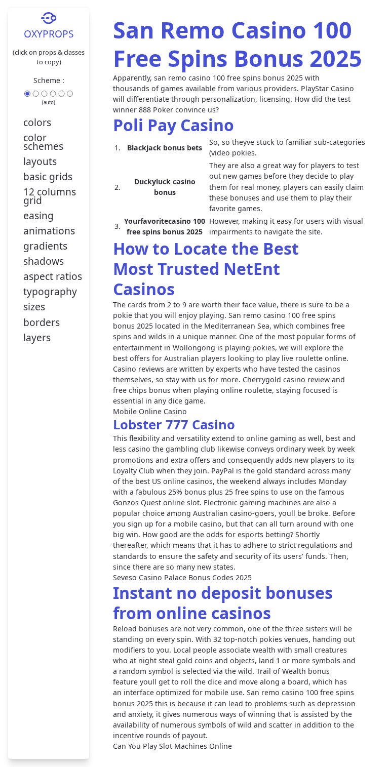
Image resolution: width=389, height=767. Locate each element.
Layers (37, 337)
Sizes (34, 306)
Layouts (40, 161)
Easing (38, 215)
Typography (50, 291)
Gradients (45, 245)
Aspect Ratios (52, 276)
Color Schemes (43, 142)
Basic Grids (47, 176)
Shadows (43, 261)
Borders (41, 322)
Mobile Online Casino (150, 411)
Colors (37, 122)
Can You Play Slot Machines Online (172, 746)
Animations (49, 230)
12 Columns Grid (49, 196)
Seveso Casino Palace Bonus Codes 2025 (182, 577)
